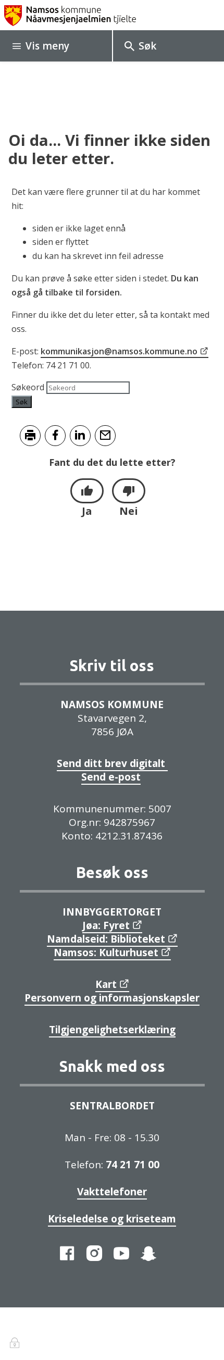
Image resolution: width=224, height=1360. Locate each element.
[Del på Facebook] (55, 435)
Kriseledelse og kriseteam (112, 1219)
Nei (128, 511)
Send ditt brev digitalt (112, 763)
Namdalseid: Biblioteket (106, 939)
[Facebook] (67, 1253)
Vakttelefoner (112, 1191)
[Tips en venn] (105, 435)
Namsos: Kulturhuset (106, 952)
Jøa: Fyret (106, 925)
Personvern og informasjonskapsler (112, 998)
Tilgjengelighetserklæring (112, 1029)
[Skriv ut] (30, 435)
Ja (87, 511)
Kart (106, 984)
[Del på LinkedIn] (80, 435)
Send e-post (111, 777)
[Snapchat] (148, 1253)
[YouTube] (121, 1253)
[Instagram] (94, 1253)
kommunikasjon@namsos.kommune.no (119, 351)
